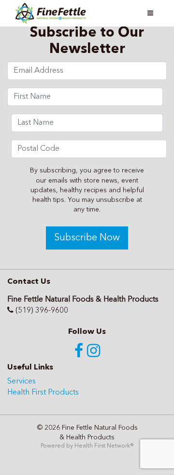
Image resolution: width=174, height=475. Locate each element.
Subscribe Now (87, 238)
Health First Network (102, 446)
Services (21, 381)
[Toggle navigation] (150, 13)
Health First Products (43, 392)
